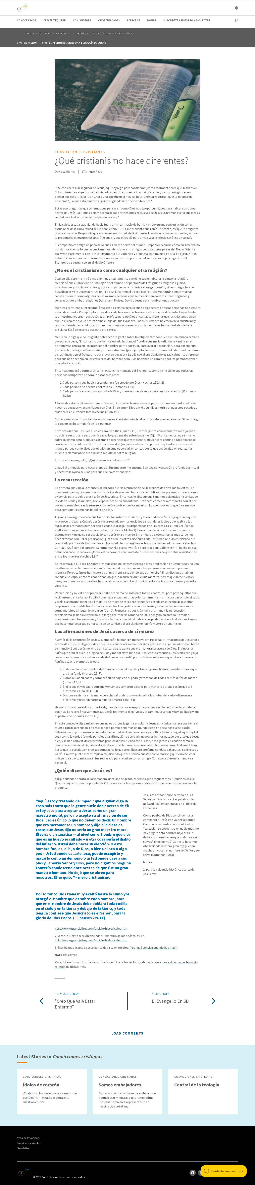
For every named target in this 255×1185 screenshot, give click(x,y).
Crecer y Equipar (54, 20)
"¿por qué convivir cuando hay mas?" (153, 947)
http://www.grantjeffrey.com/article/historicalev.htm (91, 928)
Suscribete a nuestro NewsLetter (186, 20)
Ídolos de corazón (41, 1085)
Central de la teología (196, 1085)
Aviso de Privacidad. (28, 1138)
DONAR (151, 20)
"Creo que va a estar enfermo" (75, 1004)
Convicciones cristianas (114, 33)
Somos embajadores (120, 1085)
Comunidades (82, 20)
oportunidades (109, 20)
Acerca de (133, 20)
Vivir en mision (27, 43)
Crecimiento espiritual (73, 33)
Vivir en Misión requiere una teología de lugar (74, 43)
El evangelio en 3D (170, 1001)
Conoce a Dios (26, 20)
